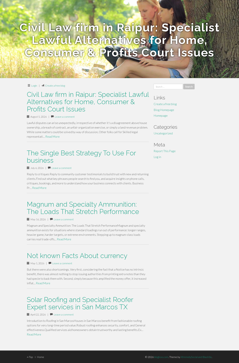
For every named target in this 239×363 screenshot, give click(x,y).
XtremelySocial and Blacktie (196, 356)
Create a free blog (55, 85)
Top (30, 356)
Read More (52, 136)
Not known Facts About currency (77, 256)
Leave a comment (65, 116)
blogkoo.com (161, 356)
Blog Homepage (164, 110)
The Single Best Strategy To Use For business (81, 156)
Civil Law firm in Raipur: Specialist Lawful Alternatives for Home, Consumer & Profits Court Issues (88, 101)
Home (40, 356)
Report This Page (165, 151)
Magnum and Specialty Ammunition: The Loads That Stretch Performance (83, 208)
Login (34, 85)
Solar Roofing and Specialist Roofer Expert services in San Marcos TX (80, 303)
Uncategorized (163, 133)
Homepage (161, 115)
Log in (157, 157)
